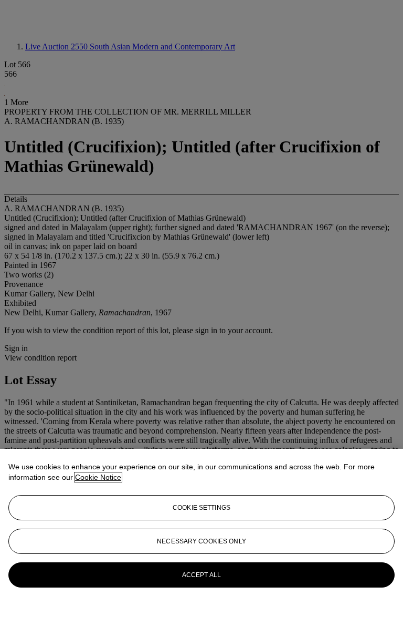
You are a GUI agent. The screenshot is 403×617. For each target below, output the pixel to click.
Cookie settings (201, 507)
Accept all (201, 575)
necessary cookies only (201, 541)
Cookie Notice (98, 477)
